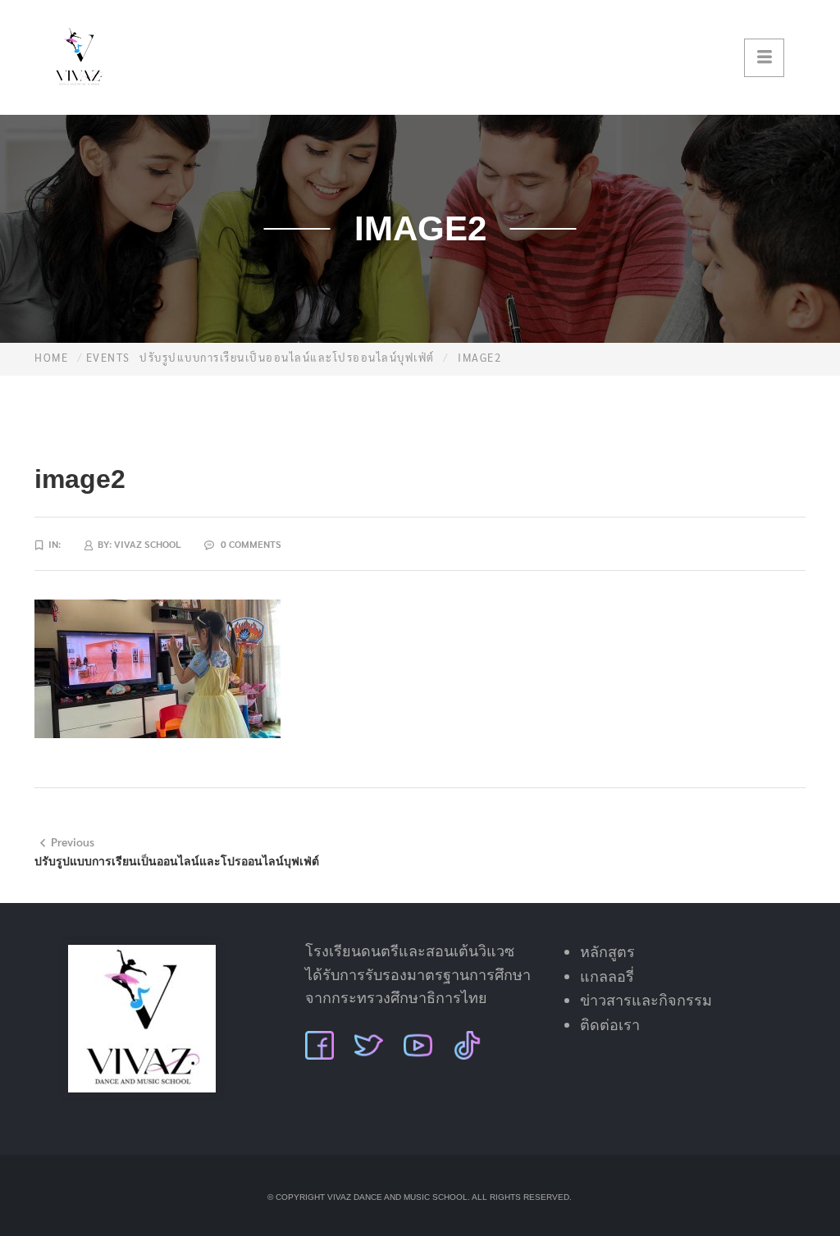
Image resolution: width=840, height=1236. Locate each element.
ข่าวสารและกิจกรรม (646, 1000)
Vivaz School (147, 543)
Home (51, 357)
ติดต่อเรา (610, 1025)
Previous (72, 841)
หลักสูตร (607, 952)
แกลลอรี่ (607, 977)
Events (108, 357)
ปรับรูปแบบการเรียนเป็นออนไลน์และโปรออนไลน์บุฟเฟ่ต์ (287, 357)
